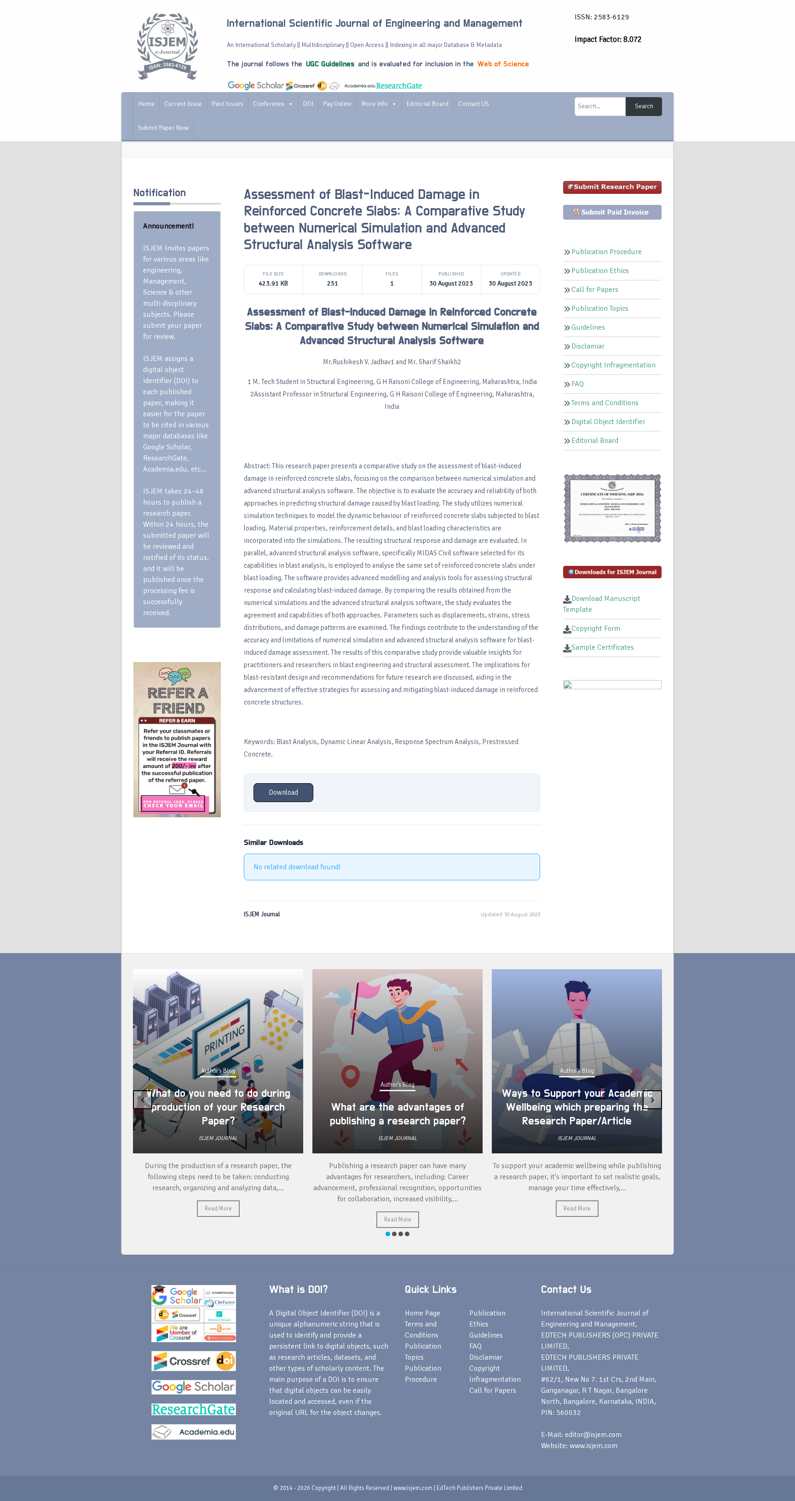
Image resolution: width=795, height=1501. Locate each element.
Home (146, 104)
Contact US (473, 104)
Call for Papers (594, 289)
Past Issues (227, 104)
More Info (374, 104)
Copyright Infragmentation (613, 365)
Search (644, 106)
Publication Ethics (600, 270)
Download (283, 792)
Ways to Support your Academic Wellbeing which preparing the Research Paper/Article (577, 1107)
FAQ (577, 384)
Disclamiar (588, 346)
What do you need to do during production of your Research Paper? (218, 1107)
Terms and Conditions (605, 402)
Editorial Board (428, 104)
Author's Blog (218, 1071)
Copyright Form (595, 628)
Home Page (422, 1313)
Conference (268, 104)
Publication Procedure (606, 251)
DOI (308, 104)
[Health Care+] (177, 739)
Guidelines (588, 327)
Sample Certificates (602, 647)
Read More (218, 1208)
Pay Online (337, 104)
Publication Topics (599, 308)
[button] (388, 1234)
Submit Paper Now (163, 128)
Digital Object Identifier (608, 421)
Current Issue (183, 104)
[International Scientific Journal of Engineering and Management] (167, 45)
